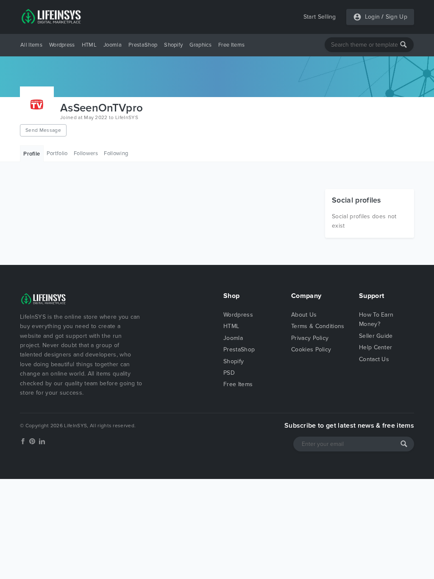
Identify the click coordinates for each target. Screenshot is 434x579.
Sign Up (396, 16)
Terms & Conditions (318, 326)
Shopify (173, 45)
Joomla (112, 45)
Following (116, 153)
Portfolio (57, 153)
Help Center (375, 347)
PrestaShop (142, 45)
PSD (229, 372)
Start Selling (319, 16)
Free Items (231, 45)
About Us (304, 314)
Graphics (200, 45)
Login (372, 16)
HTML (89, 45)
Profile (31, 153)
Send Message (43, 130)
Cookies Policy (311, 349)
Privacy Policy (309, 338)
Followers (86, 153)
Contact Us (374, 359)
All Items (31, 45)
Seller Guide (376, 336)
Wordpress (62, 45)
